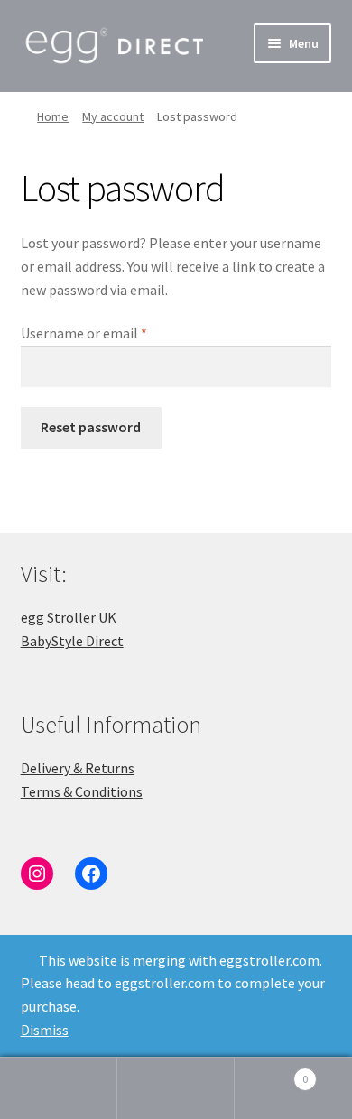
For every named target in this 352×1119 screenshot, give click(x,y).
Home (53, 116)
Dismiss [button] (45, 1030)
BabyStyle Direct (72, 641)
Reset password (91, 427)
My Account (58, 1088)
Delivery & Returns (77, 768)
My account (113, 116)
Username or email (110, 332)
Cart (271, 1072)
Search (176, 1088)
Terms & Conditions (82, 791)
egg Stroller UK (68, 617)
